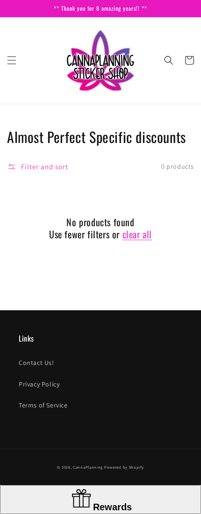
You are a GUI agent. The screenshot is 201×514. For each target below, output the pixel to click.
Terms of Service (43, 405)
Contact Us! (36, 362)
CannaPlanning (88, 467)
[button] (11, 60)
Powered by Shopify (124, 467)
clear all (137, 234)
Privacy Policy (39, 384)
